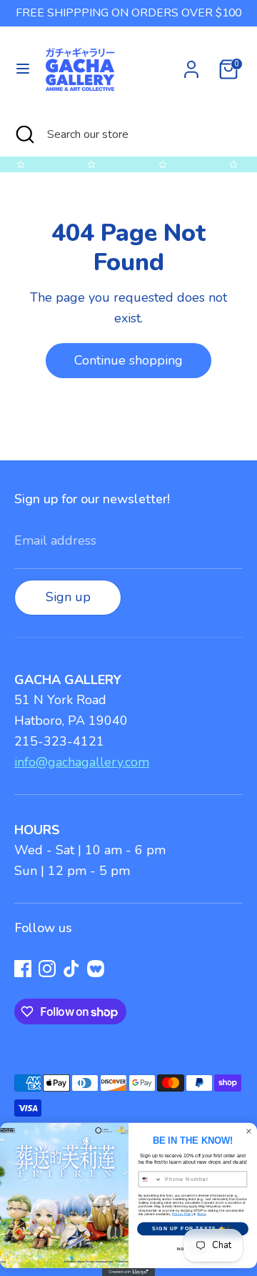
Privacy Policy (182, 1213)
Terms (201, 1213)
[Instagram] (47, 968)
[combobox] (149, 1179)
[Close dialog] (249, 1131)
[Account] (191, 65)
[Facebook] (22, 968)
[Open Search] (23, 134)
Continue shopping (128, 360)
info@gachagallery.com (81, 762)
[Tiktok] (71, 968)
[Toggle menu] (23, 69)
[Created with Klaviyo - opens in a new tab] (128, 1272)
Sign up (68, 596)
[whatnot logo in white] (95, 968)
